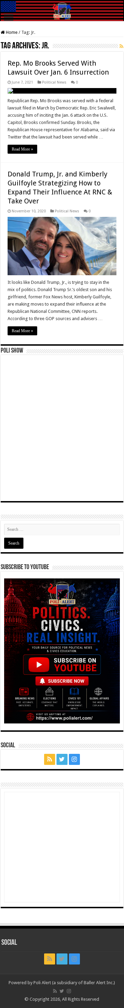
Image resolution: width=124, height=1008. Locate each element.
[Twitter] (62, 759)
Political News (54, 82)
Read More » (22, 149)
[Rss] (49, 759)
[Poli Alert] (62, 11)
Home (11, 32)
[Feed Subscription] (121, 46)
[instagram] (74, 759)
